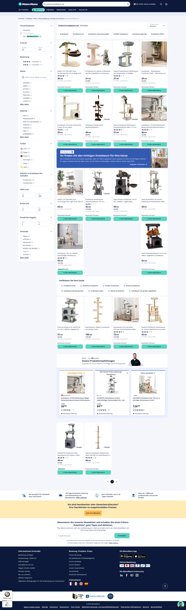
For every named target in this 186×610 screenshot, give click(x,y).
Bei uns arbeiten (24, 574)
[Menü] (11, 591)
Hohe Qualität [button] (147, 373)
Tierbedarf (29, 18)
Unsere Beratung (75, 555)
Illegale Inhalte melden (26, 568)
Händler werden (24, 571)
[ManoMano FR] (70, 583)
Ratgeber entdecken (137, 164)
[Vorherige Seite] (108, 481)
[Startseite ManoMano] (28, 4)
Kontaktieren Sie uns (25, 565)
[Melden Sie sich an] (161, 4)
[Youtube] (132, 575)
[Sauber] (128, 4)
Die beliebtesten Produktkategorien (82, 558)
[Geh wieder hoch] (165, 586)
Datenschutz (64, 607)
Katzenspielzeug (43, 18)
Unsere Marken (74, 565)
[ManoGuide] (180, 604)
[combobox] (157, 25)
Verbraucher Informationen (131, 607)
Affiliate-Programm (25, 578)
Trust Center (75, 607)
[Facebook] (126, 575)
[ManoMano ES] (86, 583)
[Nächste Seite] (116, 481)
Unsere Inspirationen (76, 568)
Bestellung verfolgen (25, 555)
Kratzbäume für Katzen (57, 18)
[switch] (7, 605)
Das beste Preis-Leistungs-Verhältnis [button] (111, 373)
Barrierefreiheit (156, 607)
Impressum (54, 607)
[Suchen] (44, 4)
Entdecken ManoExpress (78, 574)
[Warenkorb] (166, 4)
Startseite (21, 18)
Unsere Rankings (75, 561)
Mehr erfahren (113, 543)
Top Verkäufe (74, 571)
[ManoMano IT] (76, 583)
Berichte (146, 607)
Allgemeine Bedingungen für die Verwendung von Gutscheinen (41, 581)
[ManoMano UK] (81, 583)
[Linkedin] (121, 575)
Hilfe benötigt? (23, 561)
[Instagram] (137, 575)
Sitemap (45, 607)
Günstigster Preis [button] (75, 373)
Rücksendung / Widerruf (27, 558)
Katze (35, 18)
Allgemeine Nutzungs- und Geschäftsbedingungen (100, 607)
